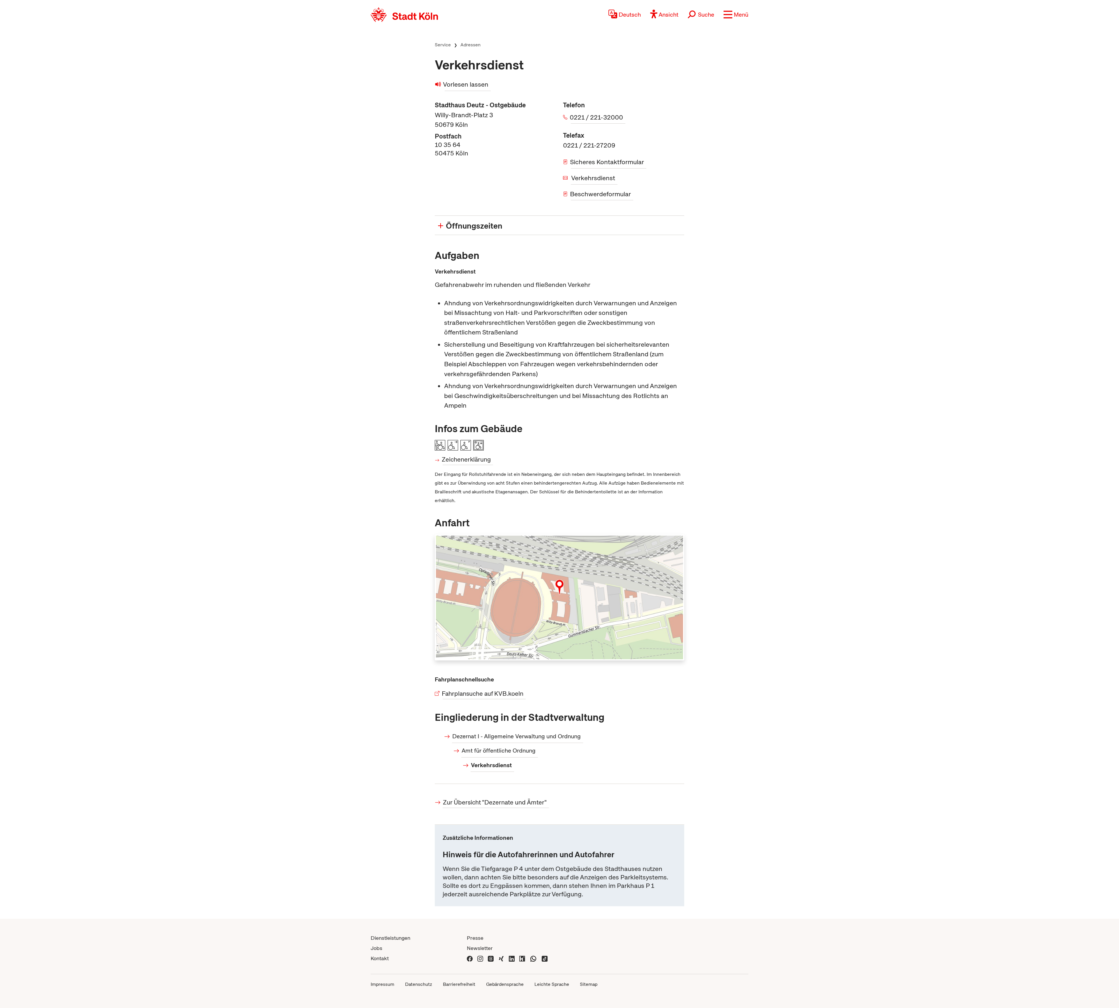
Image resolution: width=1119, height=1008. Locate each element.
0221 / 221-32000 (597, 117)
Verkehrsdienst (593, 178)
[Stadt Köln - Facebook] (470, 958)
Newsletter (480, 948)
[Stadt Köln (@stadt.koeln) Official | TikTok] (544, 958)
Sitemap (588, 984)
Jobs (376, 948)
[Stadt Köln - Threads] (491, 958)
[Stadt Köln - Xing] (501, 958)
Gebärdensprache (505, 984)
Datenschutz (418, 984)
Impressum (382, 984)
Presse (475, 938)
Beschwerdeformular (601, 194)
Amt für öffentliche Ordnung (499, 750)
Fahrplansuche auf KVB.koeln (483, 693)
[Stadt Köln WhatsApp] (533, 958)
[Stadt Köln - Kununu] (522, 958)
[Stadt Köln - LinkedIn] (512, 958)
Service (443, 45)
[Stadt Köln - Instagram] (480, 958)
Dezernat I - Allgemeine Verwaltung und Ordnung (516, 736)
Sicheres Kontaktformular (607, 162)
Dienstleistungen (390, 938)
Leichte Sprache (551, 984)
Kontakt (380, 958)
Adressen (470, 45)
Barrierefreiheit (459, 984)
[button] (736, 14)
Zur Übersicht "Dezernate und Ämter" (495, 802)
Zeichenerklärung (467, 459)
